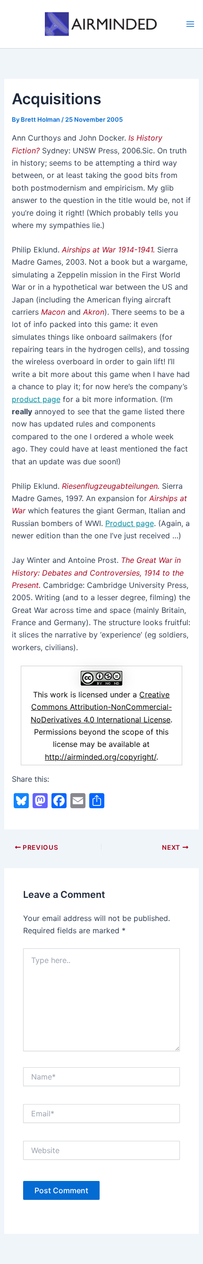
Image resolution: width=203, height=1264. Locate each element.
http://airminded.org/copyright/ (100, 757)
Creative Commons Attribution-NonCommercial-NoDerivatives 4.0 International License (101, 707)
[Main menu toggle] (190, 24)
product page (36, 399)
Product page (129, 523)
